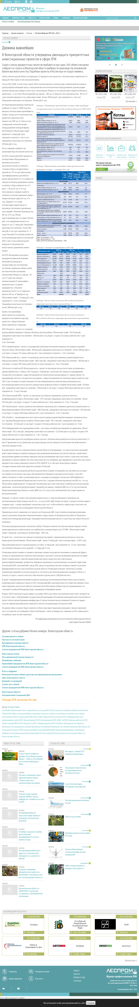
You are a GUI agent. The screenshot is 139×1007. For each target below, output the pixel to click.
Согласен (90, 1003)
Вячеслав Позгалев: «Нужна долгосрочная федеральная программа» (32, 674)
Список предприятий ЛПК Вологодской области (22, 649)
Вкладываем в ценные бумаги (15, 642)
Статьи (29, 33)
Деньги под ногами (73, 816)
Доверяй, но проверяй (12, 681)
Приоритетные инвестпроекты (121, 156)
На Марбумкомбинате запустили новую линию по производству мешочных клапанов (29, 817)
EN (19, 1)
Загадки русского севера (12, 636)
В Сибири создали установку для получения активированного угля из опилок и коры (30, 835)
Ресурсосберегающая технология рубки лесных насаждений (75, 852)
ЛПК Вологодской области (13, 646)
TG (31, 2)
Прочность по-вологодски (13, 639)
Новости (32, 18)
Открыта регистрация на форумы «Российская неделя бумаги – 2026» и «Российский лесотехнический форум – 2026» (31, 758)
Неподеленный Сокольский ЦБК (16, 695)
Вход (9, 1)
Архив (55, 18)
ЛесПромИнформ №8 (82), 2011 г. (48, 33)
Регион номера (8, 21)
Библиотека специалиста (99, 156)
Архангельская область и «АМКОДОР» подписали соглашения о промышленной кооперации (30, 892)
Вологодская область (11, 691)
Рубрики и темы (18, 18)
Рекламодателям (80, 18)
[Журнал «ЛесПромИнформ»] (33, 9)
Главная (5, 18)
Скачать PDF (101, 97)
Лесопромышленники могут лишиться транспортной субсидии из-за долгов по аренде (30, 854)
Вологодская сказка (10, 653)
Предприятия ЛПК (110, 156)
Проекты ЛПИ (44, 18)
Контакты (39, 978)
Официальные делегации (132, 156)
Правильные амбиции (11, 660)
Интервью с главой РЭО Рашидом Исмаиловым (74, 752)
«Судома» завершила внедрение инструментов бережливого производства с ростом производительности (31, 873)
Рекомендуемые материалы (29, 21)
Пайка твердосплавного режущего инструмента (75, 867)
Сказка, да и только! (10, 684)
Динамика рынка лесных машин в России (77, 834)
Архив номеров (17, 33)
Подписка (13, 971)
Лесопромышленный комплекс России (77, 801)
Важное (76, 971)
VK (26, 1)
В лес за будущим (9, 671)
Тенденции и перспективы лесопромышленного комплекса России (75, 770)
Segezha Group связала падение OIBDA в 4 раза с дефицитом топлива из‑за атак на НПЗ (31, 798)
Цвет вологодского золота (13, 677)
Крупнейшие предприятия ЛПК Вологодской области (25, 663)
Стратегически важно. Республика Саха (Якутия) (75, 785)
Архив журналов (15, 978)
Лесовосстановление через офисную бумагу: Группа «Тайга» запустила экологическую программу (30, 779)
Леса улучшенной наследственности (18, 657)
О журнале (66, 18)
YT (18, 988)
